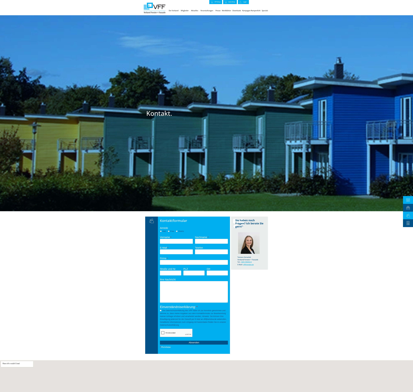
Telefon (199, 248)
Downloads (236, 10)
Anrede (164, 228)
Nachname (202, 237)
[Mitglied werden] (408, 215)
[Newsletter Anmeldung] (408, 208)
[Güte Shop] (225, 2)
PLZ (185, 269)
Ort (208, 269)
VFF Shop (217, 2)
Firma (164, 258)
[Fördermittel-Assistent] (408, 223)
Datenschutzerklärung (175, 310)
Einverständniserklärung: (179, 307)
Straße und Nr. (168, 269)
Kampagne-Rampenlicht (251, 10)
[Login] (240, 2)
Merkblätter (226, 10)
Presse (218, 10)
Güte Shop (231, 2)
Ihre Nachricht (168, 279)
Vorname (165, 237)
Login (245, 2)
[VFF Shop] (211, 2)
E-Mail (164, 248)
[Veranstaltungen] (408, 200)
